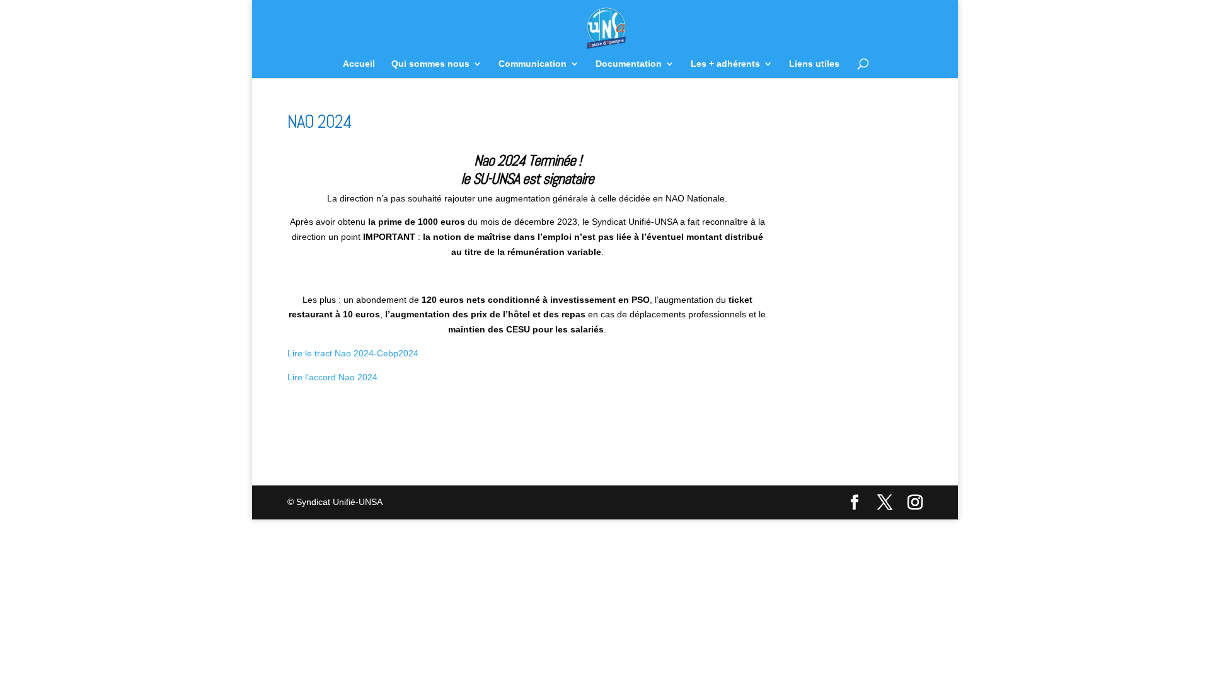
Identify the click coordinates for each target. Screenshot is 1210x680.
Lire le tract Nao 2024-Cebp (342, 353)
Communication (532, 64)
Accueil (359, 64)
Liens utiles (814, 64)
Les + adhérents (725, 64)
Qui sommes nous (430, 64)
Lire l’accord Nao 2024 (332, 377)
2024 (408, 353)
